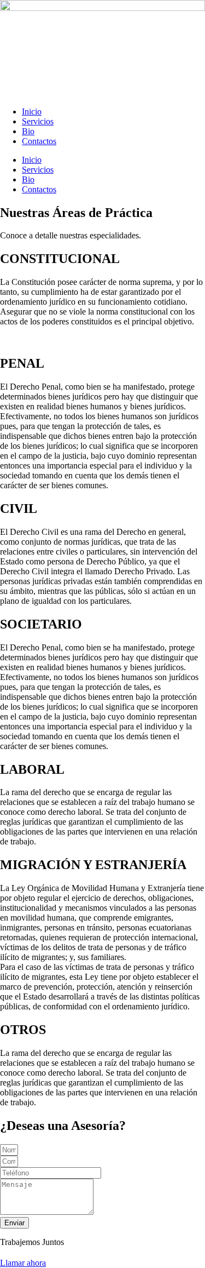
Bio (28, 131)
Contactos (39, 141)
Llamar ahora (23, 1262)
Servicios (38, 121)
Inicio (32, 111)
